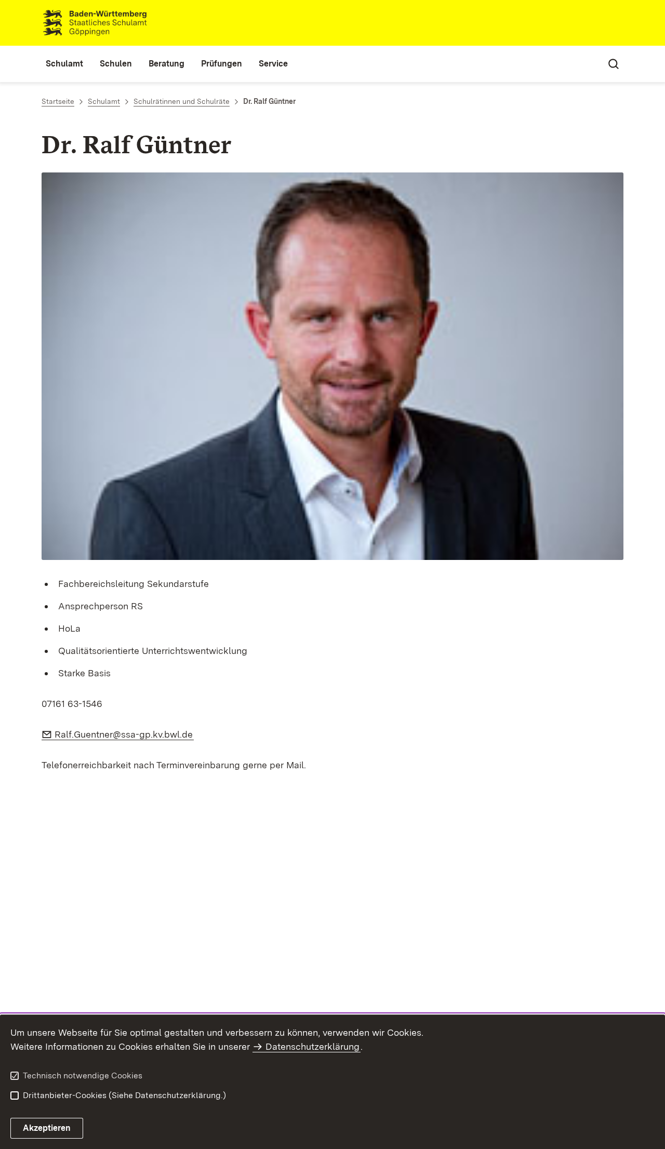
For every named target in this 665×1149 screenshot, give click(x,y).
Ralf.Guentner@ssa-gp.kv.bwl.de (124, 734)
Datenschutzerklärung (312, 1046)
